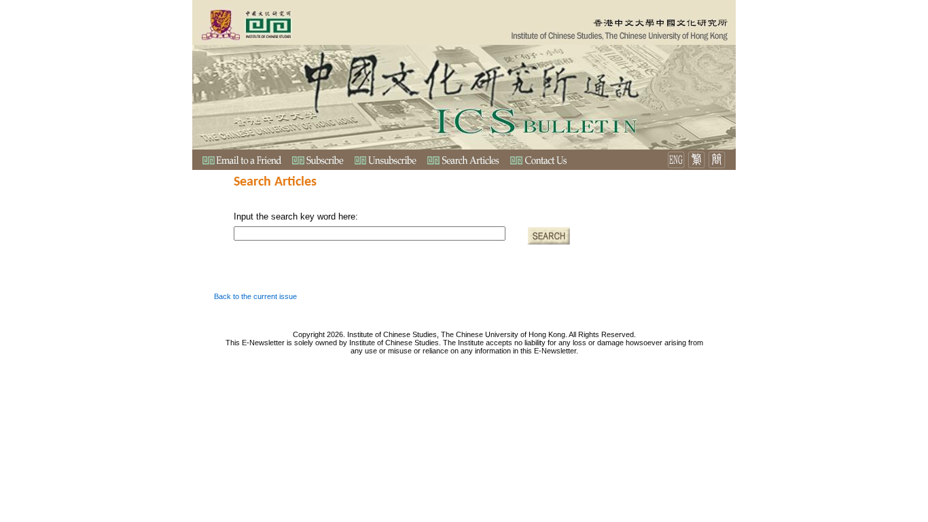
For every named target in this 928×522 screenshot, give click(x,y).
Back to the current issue (255, 296)
